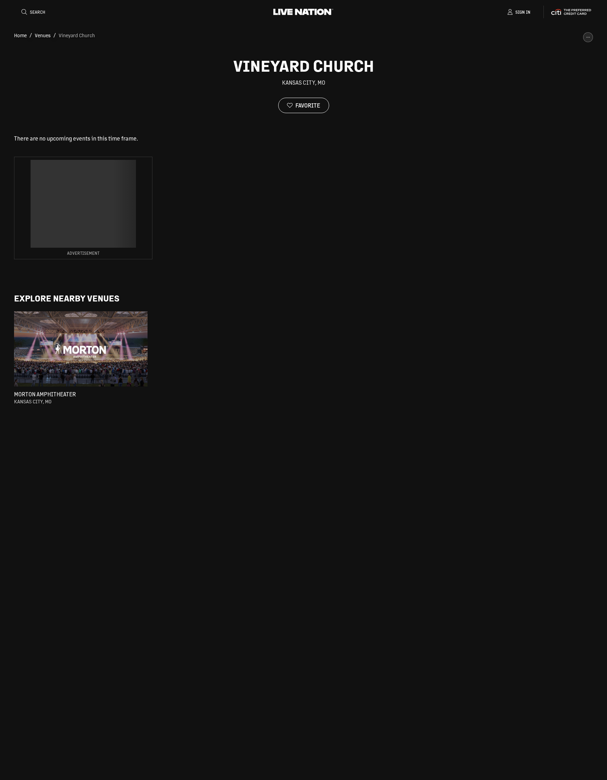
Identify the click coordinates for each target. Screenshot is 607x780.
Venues (43, 35)
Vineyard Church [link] (77, 35)
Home (20, 35)
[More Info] (588, 37)
